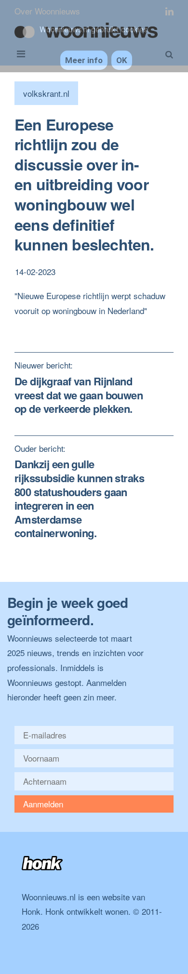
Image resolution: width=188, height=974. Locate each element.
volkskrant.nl (46, 93)
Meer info (84, 60)
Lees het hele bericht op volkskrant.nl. (83, 325)
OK (121, 60)
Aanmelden (43, 804)
